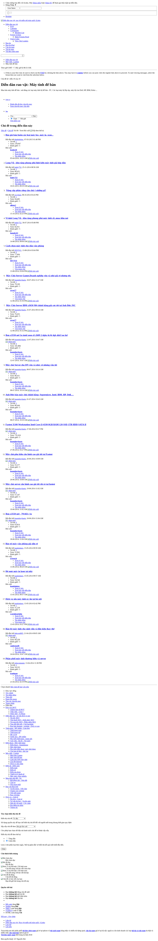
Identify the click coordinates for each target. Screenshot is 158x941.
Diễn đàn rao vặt (12, 24)
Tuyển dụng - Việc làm (18, 789)
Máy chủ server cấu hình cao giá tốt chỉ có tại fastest (30, 484)
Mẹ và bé (13, 735)
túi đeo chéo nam (29, 931)
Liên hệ (8, 920)
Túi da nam (10, 49)
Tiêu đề (3, 131)
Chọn (15, 119)
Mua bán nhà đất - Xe (14, 778)
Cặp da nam (10, 47)
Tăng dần (11, 839)
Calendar (13, 29)
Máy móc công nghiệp (18, 776)
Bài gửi (23, 119)
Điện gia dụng (15, 772)
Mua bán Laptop (16, 755)
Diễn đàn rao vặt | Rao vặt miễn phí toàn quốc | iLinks (25, 923)
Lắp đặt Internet (16, 762)
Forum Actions (15, 35)
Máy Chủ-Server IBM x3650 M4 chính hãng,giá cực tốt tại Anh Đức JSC (41, 305)
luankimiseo (18, 548)
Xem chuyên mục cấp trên (19, 106)
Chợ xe (12, 782)
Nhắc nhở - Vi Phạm (17, 714)
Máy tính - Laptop (12, 753)
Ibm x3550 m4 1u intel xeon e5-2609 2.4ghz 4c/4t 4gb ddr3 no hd (37, 335)
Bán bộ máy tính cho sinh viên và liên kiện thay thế (30, 629)
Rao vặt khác (15, 795)
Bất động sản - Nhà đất (18, 780)
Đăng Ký (48, 3)
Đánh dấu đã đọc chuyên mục (21, 104)
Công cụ (8, 99)
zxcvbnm (17, 195)
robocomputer (19, 663)
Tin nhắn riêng (20, 156)
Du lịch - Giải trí (16, 799)
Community (14, 31)
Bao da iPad (10, 45)
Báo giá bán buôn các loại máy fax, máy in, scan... (29, 135)
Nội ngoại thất (15, 785)
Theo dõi (9, 697)
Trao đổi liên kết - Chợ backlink (21, 724)
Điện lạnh (13, 768)
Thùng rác (14, 807)
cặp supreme (14, 933)
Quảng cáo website (17, 791)
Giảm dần (12, 841)
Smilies (8, 906)
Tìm (7, 111)
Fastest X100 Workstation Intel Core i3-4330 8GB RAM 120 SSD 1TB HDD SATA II (46, 424)
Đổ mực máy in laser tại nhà (19, 571)
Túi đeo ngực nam (8, 935)
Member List (19, 33)
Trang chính (10, 703)
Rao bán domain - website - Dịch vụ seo (25, 726)
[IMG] (8, 908)
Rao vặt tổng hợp (12, 787)
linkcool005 (18, 633)
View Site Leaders (21, 41)
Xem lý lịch (19, 152)
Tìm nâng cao (15, 121)
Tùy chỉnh (9, 693)
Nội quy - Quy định (8, 917)
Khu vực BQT (11, 707)
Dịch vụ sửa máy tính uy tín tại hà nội (24, 599)
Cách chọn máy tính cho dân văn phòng (25, 246)
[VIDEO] (9, 910)
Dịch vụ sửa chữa (16, 764)
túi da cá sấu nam (139, 931)
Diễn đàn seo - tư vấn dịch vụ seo (18, 716)
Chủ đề (10, 131)
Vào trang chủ (20, 269)
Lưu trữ (8, 925)
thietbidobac (18, 139)
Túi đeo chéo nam (12, 51)
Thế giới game (15, 793)
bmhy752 (17, 167)
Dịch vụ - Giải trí (12, 797)
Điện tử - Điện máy (13, 766)
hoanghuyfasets (20, 280)
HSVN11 (17, 250)
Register (9, 16)
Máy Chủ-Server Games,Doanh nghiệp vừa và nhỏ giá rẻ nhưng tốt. (38, 275)
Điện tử (13, 770)
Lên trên (26, 687)
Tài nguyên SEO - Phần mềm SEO (23, 722)
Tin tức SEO (14, 718)
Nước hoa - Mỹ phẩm (18, 737)
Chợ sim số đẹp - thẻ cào (19, 751)
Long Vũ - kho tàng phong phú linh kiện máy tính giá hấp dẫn (36, 162)
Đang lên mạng (11, 699)
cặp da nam (90, 931)
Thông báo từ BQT (17, 710)
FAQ (12, 26)
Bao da (8, 43)
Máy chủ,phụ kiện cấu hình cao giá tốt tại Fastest (29, 454)
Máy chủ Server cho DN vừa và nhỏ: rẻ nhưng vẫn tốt (31, 365)
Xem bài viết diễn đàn (23, 154)
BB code (9, 904)
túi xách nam (55, 931)
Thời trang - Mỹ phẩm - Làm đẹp (18, 728)
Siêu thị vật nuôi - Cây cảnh (20, 803)
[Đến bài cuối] (33, 158)
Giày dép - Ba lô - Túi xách (20, 741)
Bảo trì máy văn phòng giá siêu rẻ (22, 543)
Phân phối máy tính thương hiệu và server (26, 658)
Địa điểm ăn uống (16, 805)
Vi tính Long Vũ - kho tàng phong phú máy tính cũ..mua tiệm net (37, 218)
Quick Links (14, 39)
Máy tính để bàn (16, 757)
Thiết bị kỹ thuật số (17, 774)
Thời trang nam (15, 730)
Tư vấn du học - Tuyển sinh (20, 801)
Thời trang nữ (15, 732)
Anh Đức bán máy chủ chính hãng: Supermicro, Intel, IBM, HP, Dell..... (40, 394)
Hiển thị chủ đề (7, 818)
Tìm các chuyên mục (13, 701)
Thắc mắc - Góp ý (16, 712)
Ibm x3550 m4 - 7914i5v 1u (19, 514)
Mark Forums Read (22, 37)
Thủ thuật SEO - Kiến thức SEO (22, 720)
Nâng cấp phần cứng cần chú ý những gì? (26, 190)
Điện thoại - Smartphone (19, 745)
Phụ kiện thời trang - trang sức (21, 739)
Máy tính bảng (15, 747)
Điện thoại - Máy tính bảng (15, 743)
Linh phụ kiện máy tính (18, 760)
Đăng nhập (37, 3)
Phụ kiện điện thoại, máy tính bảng (23, 749)
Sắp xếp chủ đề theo (8, 826)
